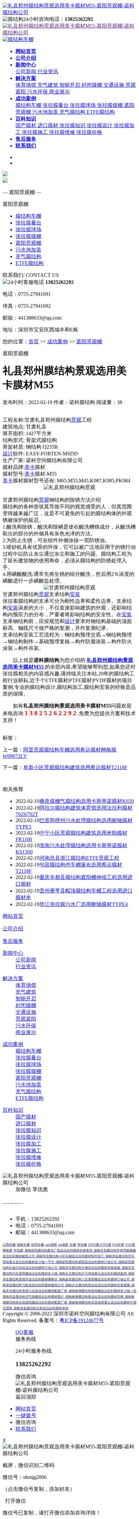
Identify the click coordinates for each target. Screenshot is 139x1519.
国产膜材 (26, 125)
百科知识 (13, 1110)
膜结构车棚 (29, 105)
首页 (33, 341)
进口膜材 (48, 125)
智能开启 (70, 85)
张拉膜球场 (83, 105)
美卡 (30, 467)
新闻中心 (13, 953)
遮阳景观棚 (28, 243)
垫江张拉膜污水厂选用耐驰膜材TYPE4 (83, 904)
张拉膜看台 (56, 105)
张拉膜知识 (73, 125)
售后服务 (13, 941)
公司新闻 (26, 71)
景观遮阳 (26, 1019)
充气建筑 (48, 85)
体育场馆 (26, 85)
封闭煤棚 (92, 85)
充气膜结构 (73, 112)
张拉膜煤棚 (110, 105)
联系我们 (26, 1429)
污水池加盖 (45, 112)
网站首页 (13, 916)
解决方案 (13, 978)
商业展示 (59, 91)
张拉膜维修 (62, 132)
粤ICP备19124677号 (81, 1320)
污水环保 (38, 91)
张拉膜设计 (100, 125)
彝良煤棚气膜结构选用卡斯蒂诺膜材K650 (86, 801)
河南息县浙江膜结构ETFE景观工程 (79, 858)
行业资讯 (47, 71)
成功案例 (57, 341)
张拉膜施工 (35, 132)
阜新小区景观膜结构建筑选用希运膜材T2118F (75, 767)
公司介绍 (13, 928)
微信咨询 (26, 1422)
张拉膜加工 (28, 1143)
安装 (75, 594)
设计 (8, 453)
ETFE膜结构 (101, 112)
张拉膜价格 (89, 132)
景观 (76, 420)
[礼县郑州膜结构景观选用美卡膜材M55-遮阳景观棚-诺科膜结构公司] (69, 12)
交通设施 (114, 85)
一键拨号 (26, 1415)
